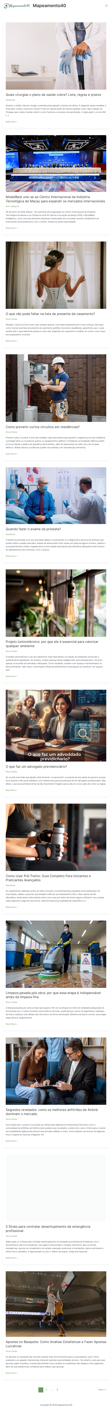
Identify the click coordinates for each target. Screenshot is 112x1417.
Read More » (11, 121)
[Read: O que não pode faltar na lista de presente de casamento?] (56, 275)
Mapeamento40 (49, 5)
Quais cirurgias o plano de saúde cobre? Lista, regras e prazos (53, 95)
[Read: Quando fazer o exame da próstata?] (56, 495)
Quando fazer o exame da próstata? (33, 529)
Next (102, 1389)
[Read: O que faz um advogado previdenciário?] (56, 725)
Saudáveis (10, 100)
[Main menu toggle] (106, 5)
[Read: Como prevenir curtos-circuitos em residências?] (56, 388)
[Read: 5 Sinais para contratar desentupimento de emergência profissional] (56, 1188)
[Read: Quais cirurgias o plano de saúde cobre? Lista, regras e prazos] (56, 56)
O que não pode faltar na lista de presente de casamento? (50, 314)
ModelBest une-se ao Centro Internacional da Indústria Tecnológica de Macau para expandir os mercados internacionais (55, 199)
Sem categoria (12, 206)
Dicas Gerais (11, 319)
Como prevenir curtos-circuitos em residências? (43, 427)
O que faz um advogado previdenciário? (36, 767)
